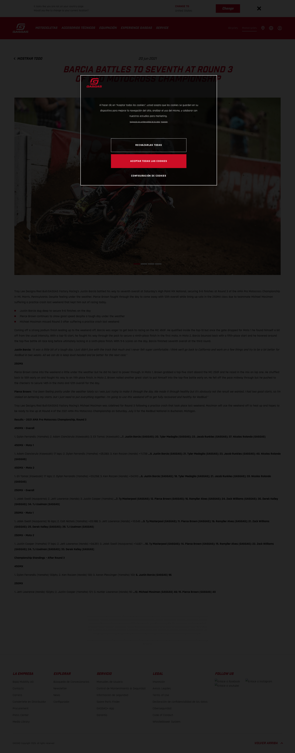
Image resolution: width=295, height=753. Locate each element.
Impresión (164, 122)
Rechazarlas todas (148, 145)
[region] (148, 130)
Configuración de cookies (148, 175)
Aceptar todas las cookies (148, 161)
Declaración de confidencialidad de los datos (145, 122)
